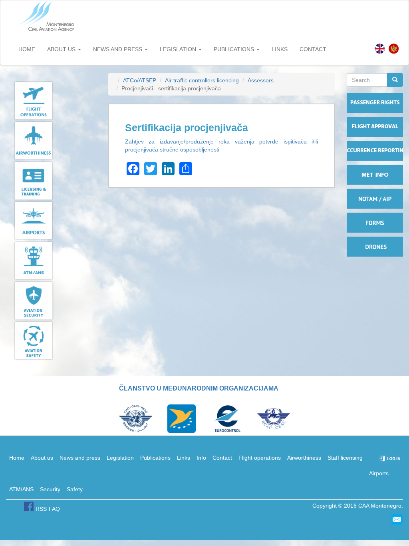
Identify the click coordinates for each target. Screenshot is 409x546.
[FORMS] (375, 223)
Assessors (261, 80)
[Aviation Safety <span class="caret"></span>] (51, 341)
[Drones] (375, 247)
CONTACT (313, 49)
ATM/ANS (21, 489)
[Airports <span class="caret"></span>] (51, 221)
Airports (379, 473)
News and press (80, 457)
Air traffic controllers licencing (202, 80)
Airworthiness (304, 457)
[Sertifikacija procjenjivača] (394, 49)
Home (16, 457)
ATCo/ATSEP (139, 80)
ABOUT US (62, 49)
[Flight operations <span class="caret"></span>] (51, 101)
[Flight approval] (375, 127)
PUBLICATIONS (235, 49)
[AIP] (375, 199)
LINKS (280, 49)
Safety (75, 489)
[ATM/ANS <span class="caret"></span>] (51, 261)
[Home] (46, 16)
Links (183, 457)
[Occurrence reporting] (375, 151)
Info (201, 457)
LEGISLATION (179, 49)
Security (50, 489)
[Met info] (375, 175)
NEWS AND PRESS (118, 49)
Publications (155, 457)
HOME (26, 49)
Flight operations (259, 457)
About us (42, 457)
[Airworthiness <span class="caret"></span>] (51, 141)
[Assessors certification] (380, 49)
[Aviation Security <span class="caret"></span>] (51, 301)
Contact (222, 457)
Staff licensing (345, 457)
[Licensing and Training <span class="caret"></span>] (51, 181)
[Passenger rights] (375, 103)
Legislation (120, 457)
